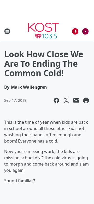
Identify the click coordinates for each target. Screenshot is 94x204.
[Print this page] (86, 100)
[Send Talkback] (75, 31)
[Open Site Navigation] (7, 31)
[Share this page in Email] (76, 100)
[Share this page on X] (66, 100)
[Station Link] (43, 31)
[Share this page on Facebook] (56, 100)
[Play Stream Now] (85, 31)
